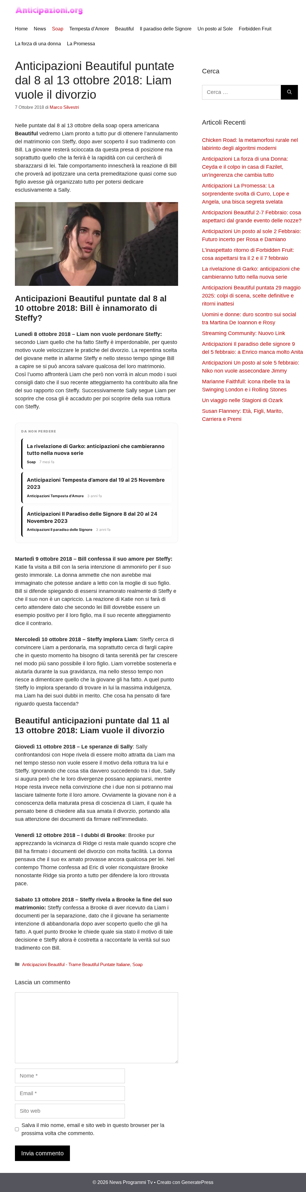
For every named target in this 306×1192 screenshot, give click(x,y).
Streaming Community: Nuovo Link (243, 333)
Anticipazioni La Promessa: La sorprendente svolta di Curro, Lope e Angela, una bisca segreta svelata (245, 194)
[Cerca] (289, 92)
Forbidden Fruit (255, 28)
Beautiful (124, 28)
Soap (57, 28)
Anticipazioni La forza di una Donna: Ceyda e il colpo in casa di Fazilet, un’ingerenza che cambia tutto (245, 167)
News (40, 28)
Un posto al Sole (215, 28)
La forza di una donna (38, 43)
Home (21, 28)
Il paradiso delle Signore (166, 28)
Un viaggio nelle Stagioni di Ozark (242, 400)
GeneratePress (197, 1182)
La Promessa (81, 43)
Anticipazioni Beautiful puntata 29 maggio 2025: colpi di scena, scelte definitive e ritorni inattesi (251, 296)
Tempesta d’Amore (89, 28)
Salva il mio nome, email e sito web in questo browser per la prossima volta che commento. (93, 1129)
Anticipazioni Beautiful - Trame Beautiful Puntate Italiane (76, 964)
